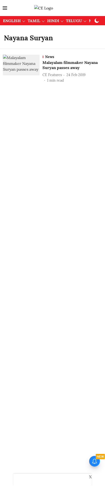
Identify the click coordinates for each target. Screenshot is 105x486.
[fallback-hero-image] (22, 69)
